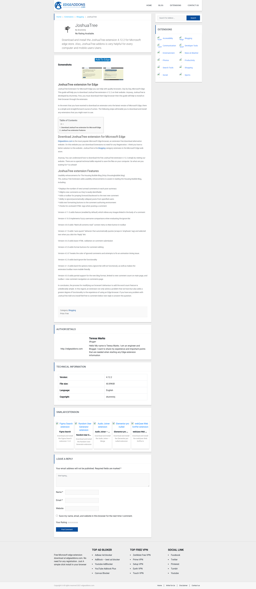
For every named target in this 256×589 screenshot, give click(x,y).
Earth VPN (138, 568)
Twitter (174, 559)
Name (59, 492)
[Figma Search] (65, 424)
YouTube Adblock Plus (105, 568)
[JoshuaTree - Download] (103, 59)
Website (59, 508)
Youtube (175, 573)
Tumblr (174, 568)
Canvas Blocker (102, 573)
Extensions (175, 5)
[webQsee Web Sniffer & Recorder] (140, 424)
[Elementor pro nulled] (121, 424)
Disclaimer (183, 585)
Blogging (80, 17)
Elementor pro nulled (123, 432)
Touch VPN (138, 573)
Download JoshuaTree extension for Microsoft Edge (81, 127)
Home (149, 5)
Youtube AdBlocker (104, 564)
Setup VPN (138, 564)
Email (59, 500)
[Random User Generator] (84, 426)
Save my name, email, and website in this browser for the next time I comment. (96, 516)
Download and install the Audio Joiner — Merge (103, 438)
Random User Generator (86, 435)
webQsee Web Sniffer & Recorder (147, 432)
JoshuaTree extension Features (73, 130)
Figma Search (65, 432)
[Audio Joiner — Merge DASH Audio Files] (102, 424)
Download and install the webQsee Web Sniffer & (140, 438)
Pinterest (175, 564)
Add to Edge (65, 447)
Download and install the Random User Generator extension (84, 441)
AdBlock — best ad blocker (107, 559)
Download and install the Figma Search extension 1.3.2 (65, 438)
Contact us (193, 5)
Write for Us (170, 585)
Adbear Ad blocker (103, 555)
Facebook (175, 555)
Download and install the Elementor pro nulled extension (121, 438)
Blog (160, 5)
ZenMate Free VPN (142, 555)
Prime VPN (138, 559)
